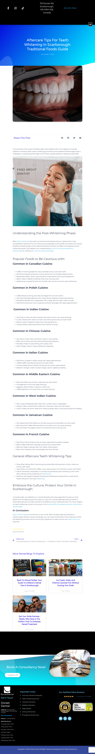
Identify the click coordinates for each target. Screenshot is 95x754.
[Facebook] (61, 718)
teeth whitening (23, 241)
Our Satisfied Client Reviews (71, 692)
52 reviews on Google (84, 696)
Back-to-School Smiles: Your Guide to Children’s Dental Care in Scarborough (29, 583)
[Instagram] (15, 8)
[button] (90, 24)
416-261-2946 (70, 8)
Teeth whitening (19, 514)
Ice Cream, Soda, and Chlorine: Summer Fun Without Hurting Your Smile (65, 583)
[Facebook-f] (8, 8)
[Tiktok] (69, 718)
